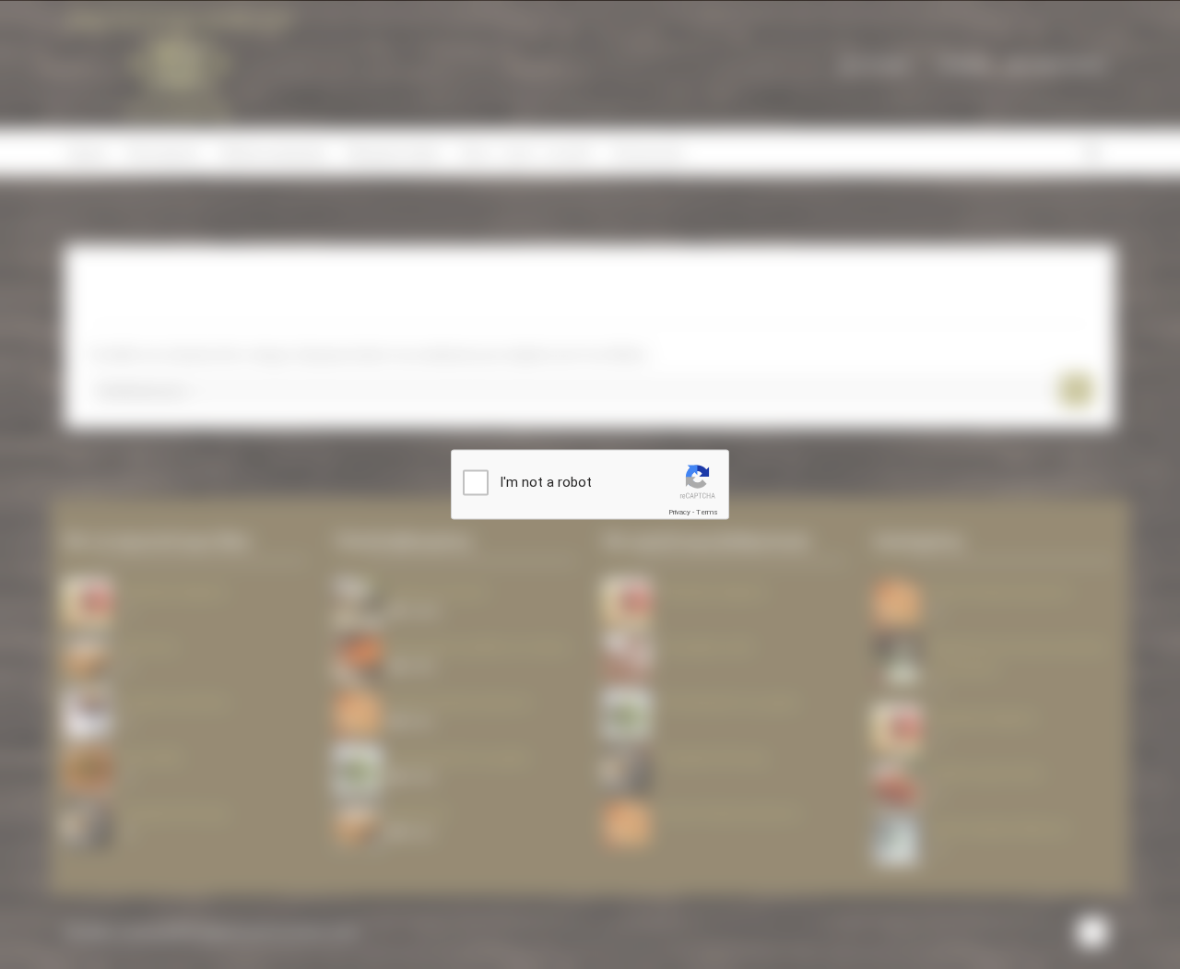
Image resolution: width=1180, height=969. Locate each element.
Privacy (679, 512)
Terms (707, 512)
